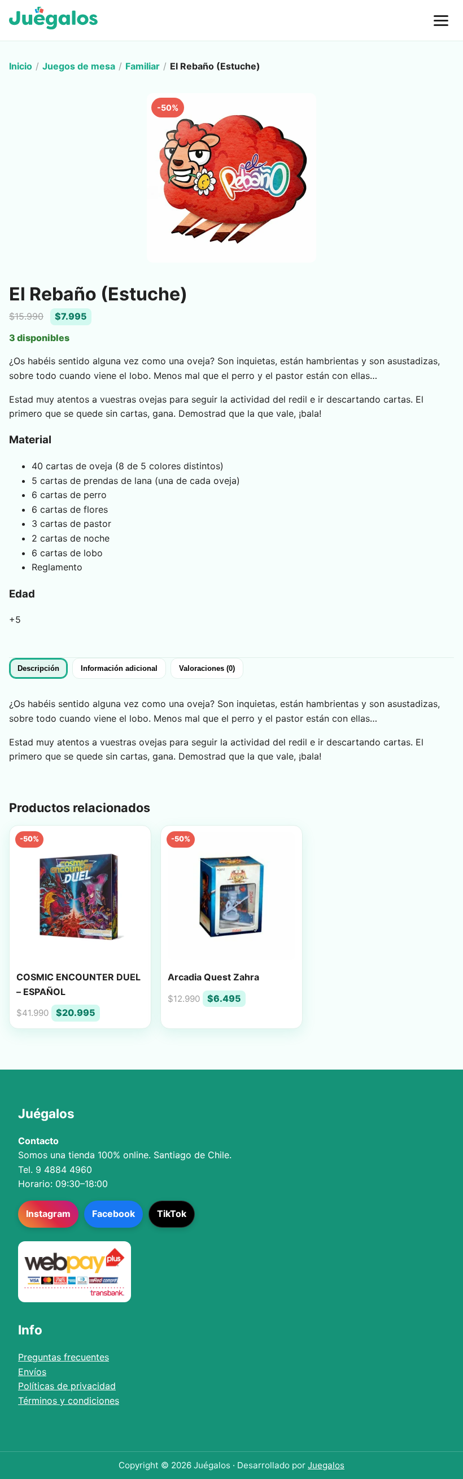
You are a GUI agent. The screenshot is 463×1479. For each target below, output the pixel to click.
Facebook (113, 1213)
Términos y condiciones (68, 1400)
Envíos (32, 1371)
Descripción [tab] (38, 668)
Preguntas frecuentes (63, 1357)
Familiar (142, 66)
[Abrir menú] (441, 21)
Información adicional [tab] (119, 668)
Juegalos (326, 1465)
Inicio (20, 66)
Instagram (48, 1213)
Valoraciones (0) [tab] (207, 668)
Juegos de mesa (78, 66)
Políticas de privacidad (67, 1385)
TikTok (171, 1213)
